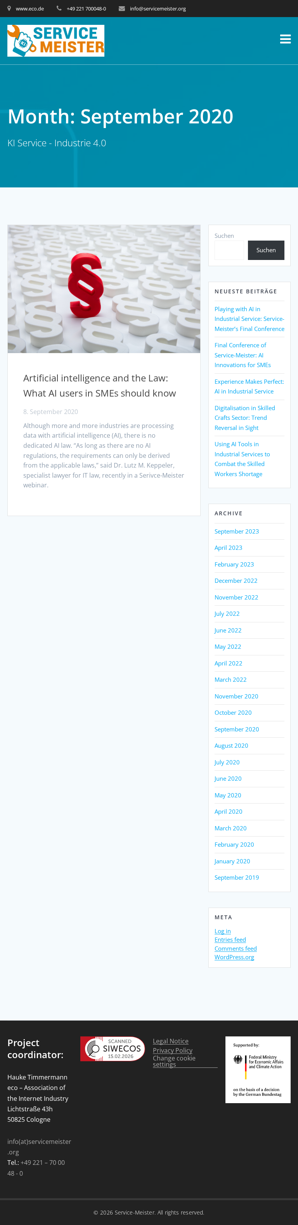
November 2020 (236, 696)
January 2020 (232, 861)
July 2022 (227, 613)
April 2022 (229, 663)
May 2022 (228, 646)
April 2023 (229, 547)
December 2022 (236, 580)
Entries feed (230, 940)
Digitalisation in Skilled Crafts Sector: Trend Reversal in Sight (245, 417)
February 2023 (234, 564)
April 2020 (229, 811)
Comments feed (236, 949)
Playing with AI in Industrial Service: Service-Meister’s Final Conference (249, 319)
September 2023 (237, 531)
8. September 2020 (50, 411)
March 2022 (231, 679)
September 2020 (237, 729)
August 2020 (231, 745)
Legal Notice (171, 1041)
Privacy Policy (172, 1050)
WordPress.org (234, 957)
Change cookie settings (174, 1061)
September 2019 (237, 877)
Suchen (224, 235)
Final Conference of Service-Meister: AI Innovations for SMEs (243, 355)
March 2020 (231, 828)
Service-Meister (135, 1212)
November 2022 (236, 597)
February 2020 (234, 844)
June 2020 (228, 778)
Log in (223, 931)
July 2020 (227, 762)
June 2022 (228, 630)
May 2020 (228, 795)
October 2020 (233, 712)
